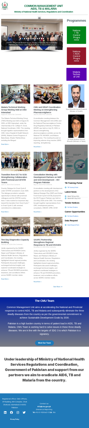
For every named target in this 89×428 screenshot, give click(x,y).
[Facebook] (11, 412)
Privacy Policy (14, 419)
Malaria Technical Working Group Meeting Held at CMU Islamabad (14, 110)
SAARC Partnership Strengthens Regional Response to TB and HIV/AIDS (47, 242)
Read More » (5, 144)
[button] (39, 18)
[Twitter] (24, 412)
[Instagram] (18, 412)
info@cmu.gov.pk (44, 407)
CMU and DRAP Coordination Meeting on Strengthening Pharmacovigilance (47, 110)
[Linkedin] (5, 412)
